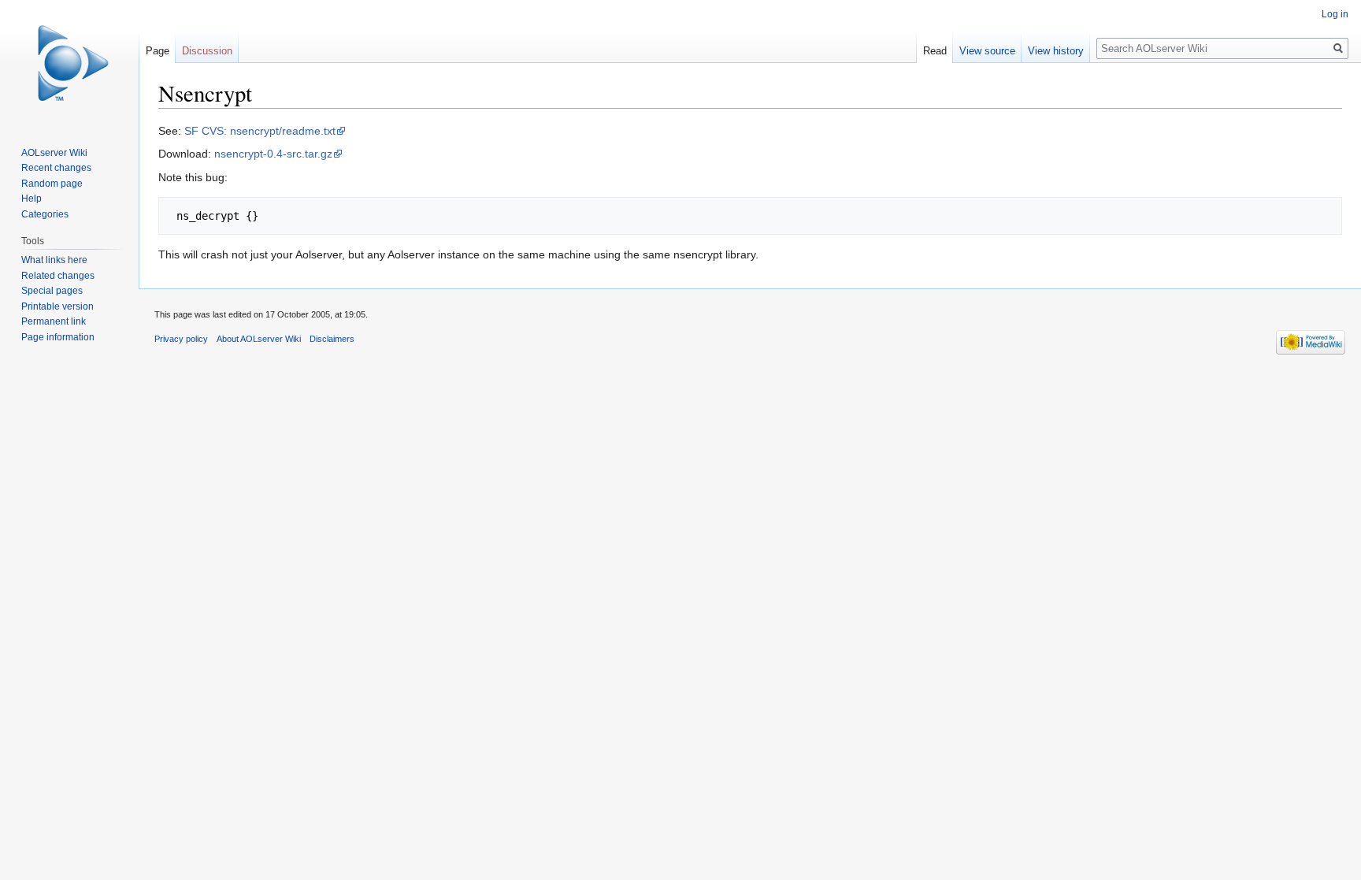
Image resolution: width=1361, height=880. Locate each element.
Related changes (58, 275)
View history (1056, 51)
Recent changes (56, 167)
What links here (54, 259)
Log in (1335, 14)
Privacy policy (181, 338)
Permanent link (53, 321)
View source (987, 51)
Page (157, 51)
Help (31, 198)
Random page (52, 183)
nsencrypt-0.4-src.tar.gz (273, 153)
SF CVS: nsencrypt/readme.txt (260, 130)
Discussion (207, 51)
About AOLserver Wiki (259, 338)
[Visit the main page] (69, 63)
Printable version (57, 306)
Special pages (52, 290)
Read (935, 51)
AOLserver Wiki (54, 152)
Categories (45, 214)
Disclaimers (332, 338)
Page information (58, 337)
